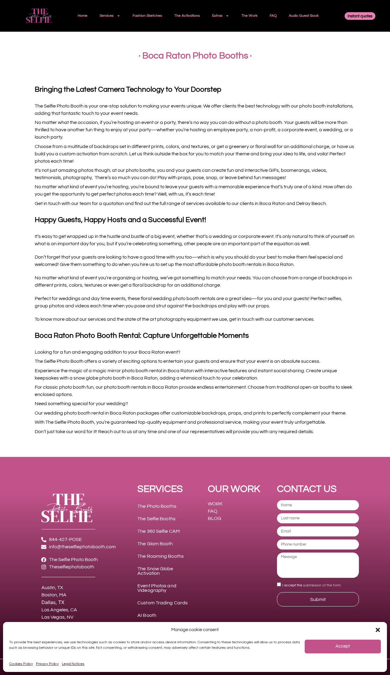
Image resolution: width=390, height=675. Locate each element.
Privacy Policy (47, 664)
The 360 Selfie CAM (158, 531)
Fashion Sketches (147, 16)
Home (82, 16)
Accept (342, 646)
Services (107, 16)
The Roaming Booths (160, 556)
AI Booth (146, 615)
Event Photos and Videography (156, 588)
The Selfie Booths (156, 518)
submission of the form (322, 585)
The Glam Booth (155, 543)
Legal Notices (73, 664)
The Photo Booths (156, 506)
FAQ (273, 16)
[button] (378, 630)
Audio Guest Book (304, 16)
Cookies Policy (21, 664)
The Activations (187, 16)
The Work (249, 16)
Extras (217, 16)
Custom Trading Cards (162, 602)
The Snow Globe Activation (155, 571)
